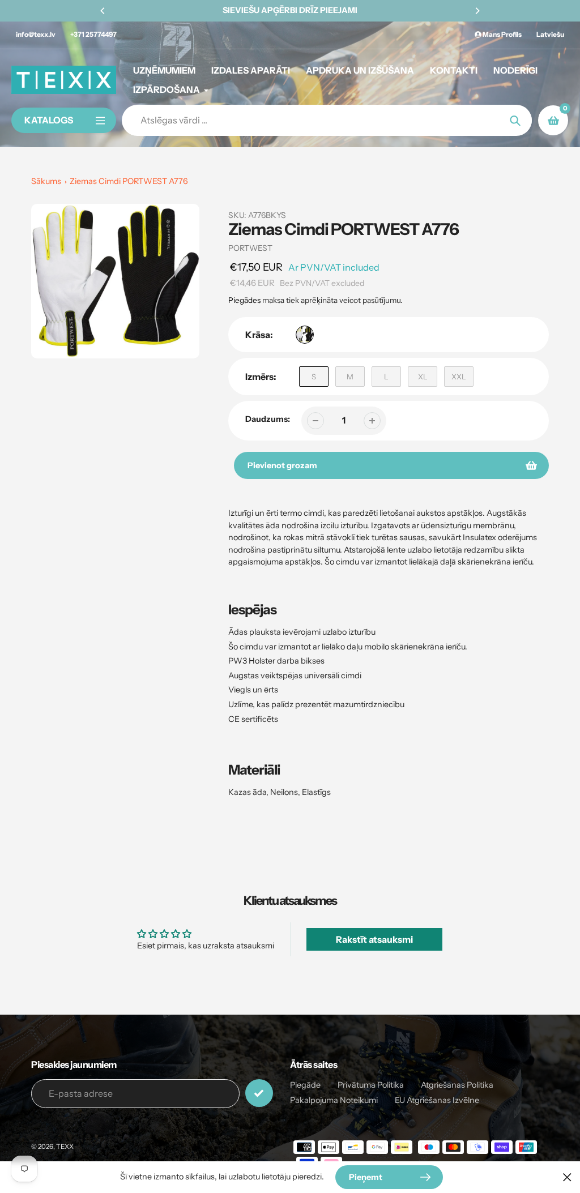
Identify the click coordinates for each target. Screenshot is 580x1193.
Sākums (46, 181)
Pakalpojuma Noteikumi (334, 1100)
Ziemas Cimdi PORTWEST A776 (129, 181)
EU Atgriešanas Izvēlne (437, 1100)
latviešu (550, 34)
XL (423, 376)
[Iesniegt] (259, 1093)
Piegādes (244, 300)
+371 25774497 (93, 34)
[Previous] (103, 10)
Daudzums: (267, 419)
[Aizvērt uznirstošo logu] (567, 1177)
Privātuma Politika (371, 1085)
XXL (458, 376)
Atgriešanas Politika (457, 1085)
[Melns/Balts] (305, 335)
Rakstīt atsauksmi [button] (374, 939)
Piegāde (305, 1085)
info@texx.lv (36, 34)
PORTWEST (250, 248)
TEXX (65, 1147)
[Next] (477, 10)
